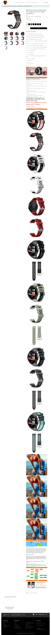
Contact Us (36, 2)
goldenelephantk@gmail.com (41, 629)
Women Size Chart (28, 622)
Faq (15, 623)
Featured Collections (6, 625)
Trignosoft (32, 633)
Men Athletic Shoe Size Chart (30, 623)
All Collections (22, 2)
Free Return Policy (28, 628)
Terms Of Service (28, 625)
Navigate (15, 622)
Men (25, 2)
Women (28, 2)
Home (14, 2)
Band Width (28, 18)
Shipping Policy (16, 625)
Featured (32, 2)
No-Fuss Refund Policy (17, 628)
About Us (17, 2)
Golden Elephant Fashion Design (23, 633)
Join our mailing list (7, 615)
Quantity (27, 26)
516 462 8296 (38, 628)
